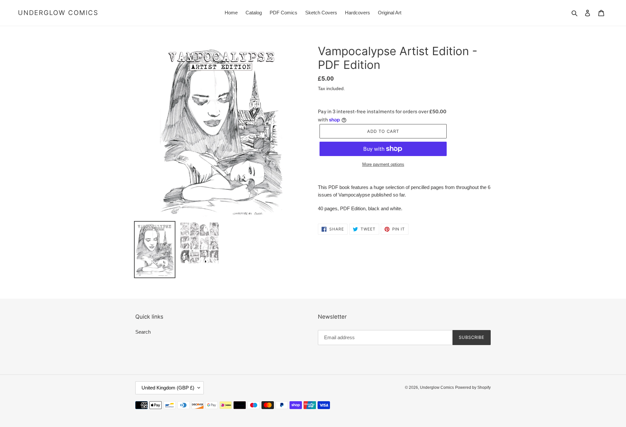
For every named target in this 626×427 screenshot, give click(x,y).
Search (143, 332)
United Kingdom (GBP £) (168, 387)
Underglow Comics (58, 13)
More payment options (383, 164)
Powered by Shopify (473, 387)
